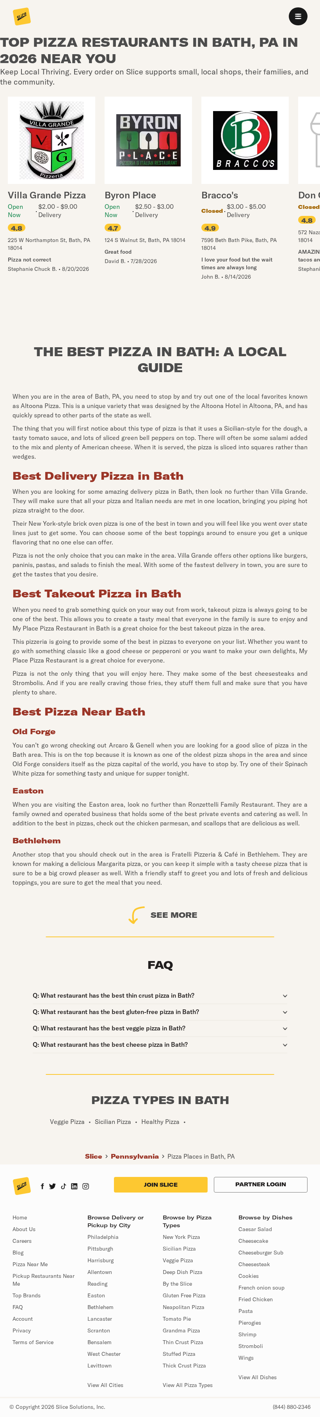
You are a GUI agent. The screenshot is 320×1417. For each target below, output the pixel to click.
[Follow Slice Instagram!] (85, 1187)
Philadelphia (103, 1236)
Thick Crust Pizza (184, 1365)
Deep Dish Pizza (183, 1272)
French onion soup (261, 1287)
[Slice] (21, 17)
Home (19, 1217)
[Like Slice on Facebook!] (42, 1187)
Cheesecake (253, 1240)
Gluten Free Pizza (184, 1295)
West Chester (104, 1353)
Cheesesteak (254, 1264)
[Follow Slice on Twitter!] (52, 1187)
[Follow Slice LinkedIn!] (74, 1187)
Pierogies (249, 1322)
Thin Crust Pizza (183, 1342)
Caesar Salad (255, 1229)
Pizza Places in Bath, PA (201, 1156)
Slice (93, 1156)
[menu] (298, 16)
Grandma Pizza (181, 1330)
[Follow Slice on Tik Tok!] (63, 1187)
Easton (96, 1295)
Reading (97, 1283)
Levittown (99, 1365)
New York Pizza (181, 1236)
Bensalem (99, 1342)
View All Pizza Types (188, 1385)
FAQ (17, 1307)
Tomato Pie (177, 1318)
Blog (17, 1252)
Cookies (248, 1275)
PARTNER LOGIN (260, 1184)
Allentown (99, 1272)
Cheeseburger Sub (260, 1252)
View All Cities (105, 1385)
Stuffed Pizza (179, 1353)
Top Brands (26, 1295)
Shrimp (247, 1334)
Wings (246, 1357)
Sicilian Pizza (179, 1248)
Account (22, 1318)
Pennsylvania (135, 1156)
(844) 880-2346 (292, 1406)
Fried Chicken (255, 1299)
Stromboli (250, 1346)
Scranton (98, 1330)
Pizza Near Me (30, 1264)
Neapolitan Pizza (183, 1307)
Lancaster (99, 1318)
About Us (24, 1229)
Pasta (245, 1311)
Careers (22, 1240)
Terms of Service (32, 1342)
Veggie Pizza (178, 1260)
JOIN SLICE (161, 1184)
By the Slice (177, 1283)
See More (174, 915)
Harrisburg (100, 1260)
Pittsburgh (100, 1248)
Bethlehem (100, 1307)
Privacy (21, 1330)
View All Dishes (257, 1377)
